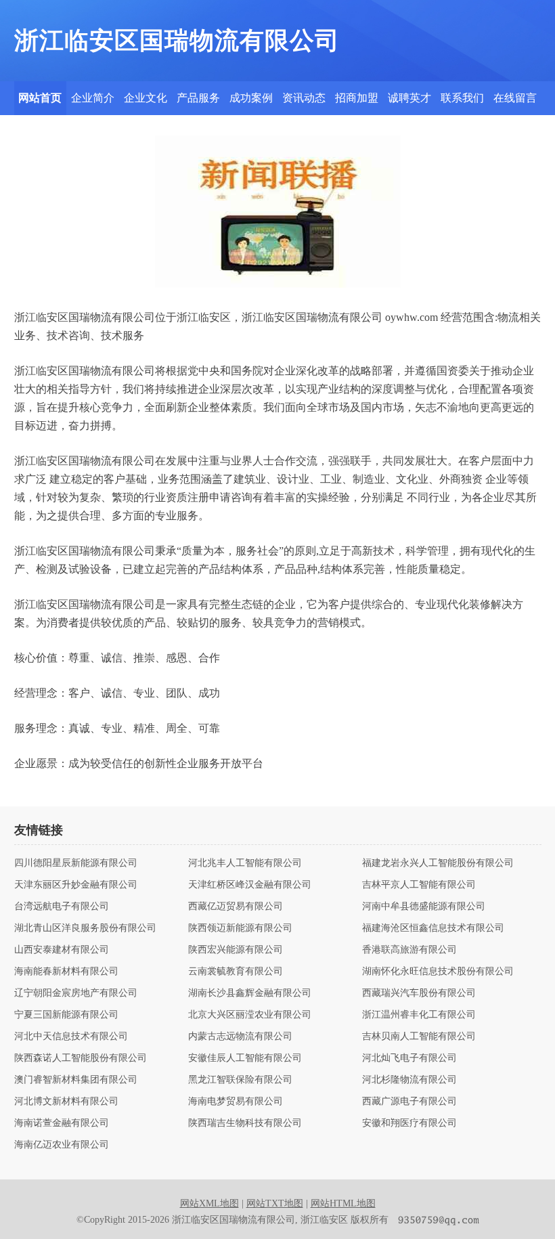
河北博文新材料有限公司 (66, 1101)
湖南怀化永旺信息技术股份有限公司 (438, 971)
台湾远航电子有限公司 (61, 906)
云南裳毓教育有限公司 (235, 971)
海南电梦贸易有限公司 (235, 1101)
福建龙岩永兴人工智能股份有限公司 (438, 863)
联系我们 (462, 98)
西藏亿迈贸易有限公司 (235, 906)
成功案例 (251, 98)
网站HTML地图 (343, 1203)
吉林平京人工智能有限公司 (419, 885)
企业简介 (92, 98)
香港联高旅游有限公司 (409, 950)
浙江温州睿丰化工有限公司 (419, 1015)
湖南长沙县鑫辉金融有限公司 (249, 993)
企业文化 (145, 98)
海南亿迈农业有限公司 (61, 1145)
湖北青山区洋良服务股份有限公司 (85, 928)
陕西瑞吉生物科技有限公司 (245, 1123)
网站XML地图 (209, 1203)
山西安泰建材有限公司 (61, 950)
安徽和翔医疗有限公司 (409, 1123)
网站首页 (40, 98)
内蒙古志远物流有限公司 (240, 1036)
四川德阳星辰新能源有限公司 (75, 863)
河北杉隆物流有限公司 (409, 1080)
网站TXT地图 (274, 1203)
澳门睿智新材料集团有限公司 (75, 1080)
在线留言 (515, 98)
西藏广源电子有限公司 (409, 1101)
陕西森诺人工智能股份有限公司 (80, 1058)
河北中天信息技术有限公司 (71, 1036)
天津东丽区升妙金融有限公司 (75, 885)
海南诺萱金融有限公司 (61, 1123)
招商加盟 (356, 98)
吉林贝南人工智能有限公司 (419, 1036)
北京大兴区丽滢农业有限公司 (249, 1015)
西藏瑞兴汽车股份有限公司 (419, 993)
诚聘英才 (409, 98)
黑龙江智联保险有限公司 (240, 1080)
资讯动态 (304, 98)
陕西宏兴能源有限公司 (235, 950)
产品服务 (198, 98)
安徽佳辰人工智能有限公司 (245, 1058)
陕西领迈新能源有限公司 (240, 928)
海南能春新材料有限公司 (66, 971)
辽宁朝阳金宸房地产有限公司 (75, 993)
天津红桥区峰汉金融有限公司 (249, 885)
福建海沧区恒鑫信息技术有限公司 (433, 928)
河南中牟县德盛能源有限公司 (423, 906)
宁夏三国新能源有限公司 (66, 1015)
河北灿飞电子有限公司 (409, 1058)
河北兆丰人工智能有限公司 (245, 863)
